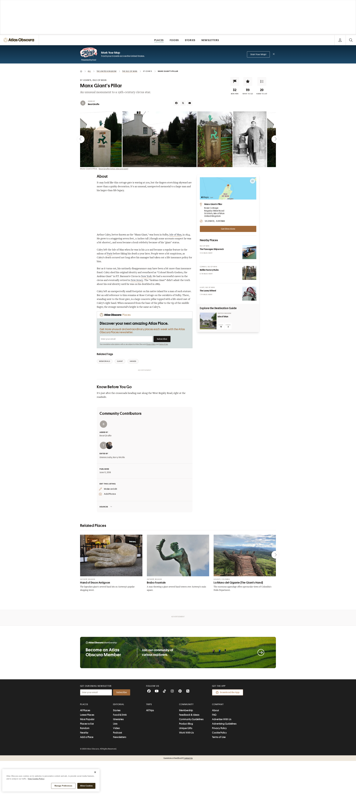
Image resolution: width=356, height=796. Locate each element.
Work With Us (186, 733)
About (215, 710)
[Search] (351, 40)
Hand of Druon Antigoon (95, 582)
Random (85, 728)
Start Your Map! (258, 54)
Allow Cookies (86, 786)
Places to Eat (87, 724)
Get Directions (228, 229)
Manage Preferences (63, 786)
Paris (109, 254)
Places (84, 704)
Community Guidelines (191, 719)
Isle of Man (175, 235)
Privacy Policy (151, 344)
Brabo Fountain (156, 582)
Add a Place (86, 737)
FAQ (214, 715)
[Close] (95, 772)
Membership (186, 710)
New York (146, 276)
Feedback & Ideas (189, 715)
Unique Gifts (185, 728)
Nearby (84, 733)
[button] (234, 81)
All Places (85, 710)
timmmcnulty (106, 457)
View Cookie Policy (36, 779)
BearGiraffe (93, 104)
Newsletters (119, 737)
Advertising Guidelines (224, 724)
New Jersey (137, 280)
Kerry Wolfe (119, 457)
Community (186, 704)
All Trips (150, 710)
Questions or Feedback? (178, 758)
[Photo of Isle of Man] (208, 321)
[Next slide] (275, 139)
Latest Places (87, 715)
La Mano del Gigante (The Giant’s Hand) (238, 582)
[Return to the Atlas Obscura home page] (19, 40)
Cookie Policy (219, 733)
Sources (104, 507)
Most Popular (87, 719)
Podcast (117, 733)
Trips (149, 704)
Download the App (230, 692)
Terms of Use (163, 344)
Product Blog (186, 724)
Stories (116, 710)
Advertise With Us (221, 719)
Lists (115, 724)
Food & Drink (120, 715)
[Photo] (249, 252)
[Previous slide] (81, 139)
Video (116, 728)
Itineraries (118, 719)
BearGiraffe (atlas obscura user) (113, 169)
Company (218, 704)
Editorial (118, 704)
